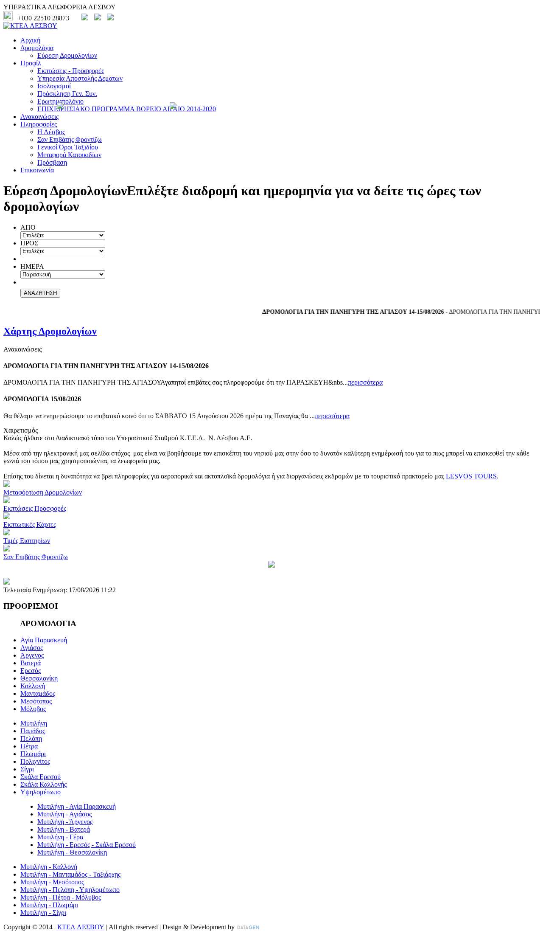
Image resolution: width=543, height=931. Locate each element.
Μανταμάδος (37, 693)
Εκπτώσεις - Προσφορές (70, 70)
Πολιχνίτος (35, 761)
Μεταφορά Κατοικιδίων (69, 154)
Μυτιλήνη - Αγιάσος (64, 814)
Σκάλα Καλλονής (43, 784)
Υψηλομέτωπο (40, 792)
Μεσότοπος (36, 701)
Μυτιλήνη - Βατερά (63, 829)
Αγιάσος (31, 647)
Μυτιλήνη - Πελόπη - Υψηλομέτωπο (70, 889)
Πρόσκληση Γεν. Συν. (67, 93)
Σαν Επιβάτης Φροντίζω (69, 139)
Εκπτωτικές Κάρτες (29, 524)
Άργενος (32, 655)
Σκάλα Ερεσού (40, 776)
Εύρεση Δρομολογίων (67, 55)
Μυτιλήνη (33, 723)
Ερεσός (30, 670)
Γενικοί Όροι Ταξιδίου (67, 147)
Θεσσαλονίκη (39, 678)
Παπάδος (32, 730)
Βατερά (30, 663)
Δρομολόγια (36, 47)
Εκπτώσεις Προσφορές (34, 508)
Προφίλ (30, 63)
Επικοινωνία (37, 170)
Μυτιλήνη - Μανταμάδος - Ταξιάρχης (70, 874)
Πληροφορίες (38, 124)
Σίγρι (27, 769)
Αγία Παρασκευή (43, 640)
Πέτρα (29, 746)
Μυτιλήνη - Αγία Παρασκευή (76, 806)
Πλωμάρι (33, 753)
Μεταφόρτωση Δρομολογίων (42, 492)
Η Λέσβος (51, 131)
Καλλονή (32, 685)
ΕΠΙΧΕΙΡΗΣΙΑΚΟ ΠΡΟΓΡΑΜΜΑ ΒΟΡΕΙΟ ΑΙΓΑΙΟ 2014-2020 (126, 109)
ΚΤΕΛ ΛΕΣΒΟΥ (80, 927)
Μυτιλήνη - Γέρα (60, 837)
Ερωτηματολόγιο (60, 101)
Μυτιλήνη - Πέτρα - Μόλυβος (60, 897)
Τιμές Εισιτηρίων (26, 540)
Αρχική (30, 40)
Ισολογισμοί (54, 86)
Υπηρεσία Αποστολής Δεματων (80, 78)
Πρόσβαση (52, 162)
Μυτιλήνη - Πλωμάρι (49, 904)
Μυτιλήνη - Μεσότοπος (52, 882)
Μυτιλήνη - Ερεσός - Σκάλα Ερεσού (86, 844)
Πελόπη (31, 738)
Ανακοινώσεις (39, 116)
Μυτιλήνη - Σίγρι (43, 912)
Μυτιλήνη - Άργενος (64, 821)
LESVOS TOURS (471, 476)
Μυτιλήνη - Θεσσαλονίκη (72, 852)
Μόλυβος (33, 708)
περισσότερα (365, 382)
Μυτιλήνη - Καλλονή (48, 866)
